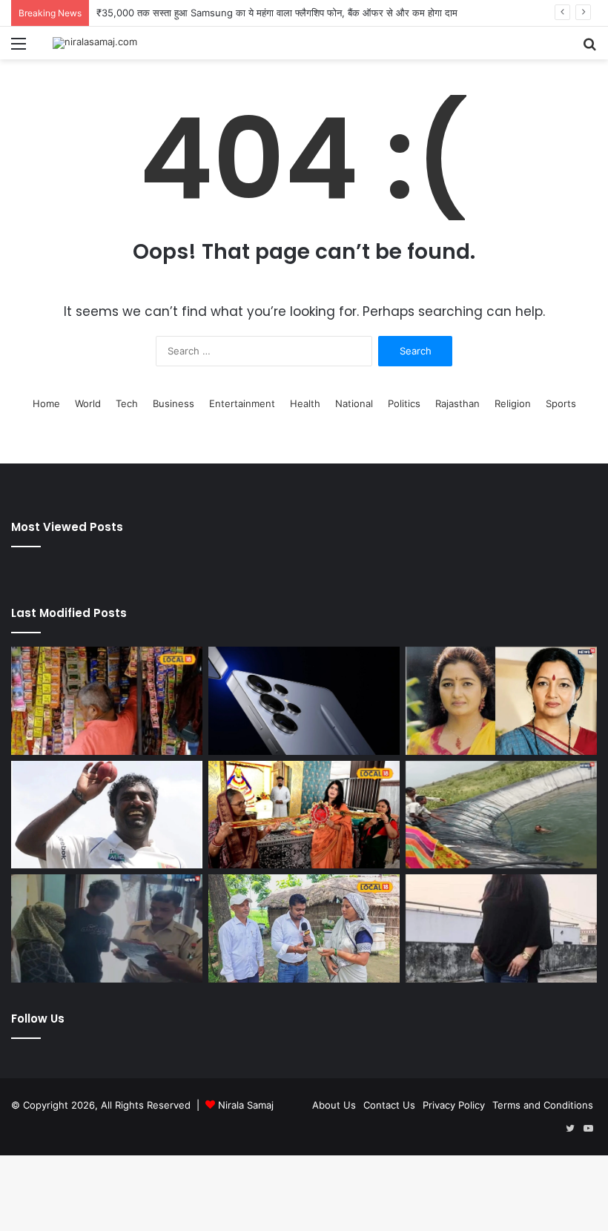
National (354, 403)
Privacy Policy (454, 1105)
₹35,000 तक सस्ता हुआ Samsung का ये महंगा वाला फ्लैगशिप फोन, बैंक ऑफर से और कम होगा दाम (276, 13)
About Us (334, 1105)
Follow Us (38, 1018)
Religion (513, 403)
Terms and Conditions (542, 1105)
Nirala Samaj (246, 1105)
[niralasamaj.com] (95, 43)
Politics (404, 403)
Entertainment (242, 403)
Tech (127, 403)
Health (305, 403)
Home (46, 403)
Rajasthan (457, 403)
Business (173, 403)
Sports (561, 403)
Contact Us (389, 1105)
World (88, 403)
